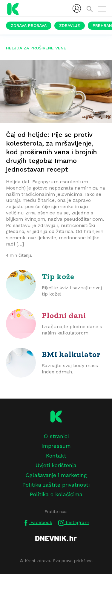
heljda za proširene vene (36, 48)
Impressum (56, 446)
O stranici (56, 436)
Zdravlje (69, 25)
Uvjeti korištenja (56, 465)
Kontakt (56, 455)
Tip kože (58, 276)
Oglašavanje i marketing (56, 475)
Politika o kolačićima (56, 494)
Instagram (76, 522)
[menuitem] (77, 8)
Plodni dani (64, 315)
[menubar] (77, 8)
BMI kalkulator (71, 354)
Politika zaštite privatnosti (56, 485)
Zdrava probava (29, 25)
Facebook (40, 522)
